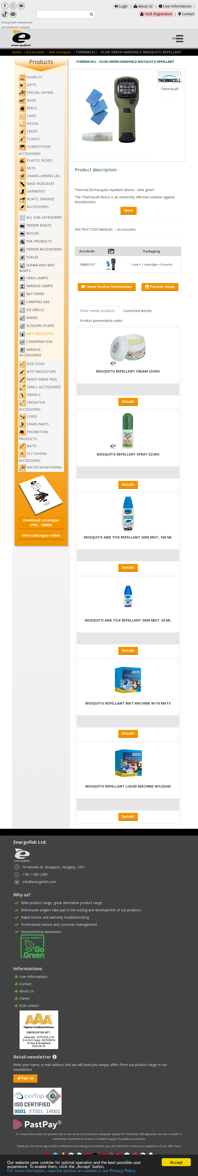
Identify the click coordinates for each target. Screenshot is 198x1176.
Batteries (35, 294)
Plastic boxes (39, 160)
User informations (176, 6)
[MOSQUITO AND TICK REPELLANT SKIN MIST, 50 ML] (128, 596)
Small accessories (44, 387)
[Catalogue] (41, 495)
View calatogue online (41, 535)
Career (24, 998)
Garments (36, 191)
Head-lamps (37, 278)
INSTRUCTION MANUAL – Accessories (105, 229)
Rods (31, 100)
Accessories (35, 52)
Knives (32, 318)
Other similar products (97, 310)
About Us (145, 6)
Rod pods (36, 363)
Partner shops (162, 286)
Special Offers (40, 92)
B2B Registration (158, 14)
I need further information (108, 286)
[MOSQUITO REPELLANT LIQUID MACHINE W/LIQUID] (128, 762)
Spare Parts (38, 424)
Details (128, 401)
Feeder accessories (44, 249)
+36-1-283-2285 (35, 874)
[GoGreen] (29, 946)
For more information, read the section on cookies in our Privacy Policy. (72, 1170)
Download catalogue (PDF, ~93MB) (41, 522)
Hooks (33, 123)
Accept (176, 1162)
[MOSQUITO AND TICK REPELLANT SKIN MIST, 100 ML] (128, 513)
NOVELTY (34, 77)
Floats (33, 139)
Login (122, 6)
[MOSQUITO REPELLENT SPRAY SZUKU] (128, 430)
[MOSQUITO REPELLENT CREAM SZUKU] (128, 347)
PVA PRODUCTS (39, 241)
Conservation (39, 341)
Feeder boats (38, 225)
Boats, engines (41, 199)
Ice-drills (35, 310)
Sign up (27, 1078)
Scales (32, 257)
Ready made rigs (42, 379)
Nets (31, 168)
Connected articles (137, 310)
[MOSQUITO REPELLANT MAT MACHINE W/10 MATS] (128, 679)
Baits (31, 445)
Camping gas (38, 302)
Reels (32, 108)
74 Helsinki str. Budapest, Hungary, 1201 (53, 867)
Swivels (34, 394)
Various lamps (39, 286)
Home (17, 52)
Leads (32, 131)
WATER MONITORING (44, 467)
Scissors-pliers (40, 326)
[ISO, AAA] (37, 1098)
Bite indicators (41, 371)
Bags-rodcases (41, 183)
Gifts (31, 85)
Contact (187, 14)
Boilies (32, 233)
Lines (31, 115)
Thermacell (169, 89)
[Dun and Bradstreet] (35, 1029)
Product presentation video (101, 320)
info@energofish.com (39, 881)
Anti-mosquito (60, 52)
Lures (32, 416)
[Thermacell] (169, 78)
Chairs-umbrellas (43, 175)
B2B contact (29, 1005)
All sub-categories (44, 217)
